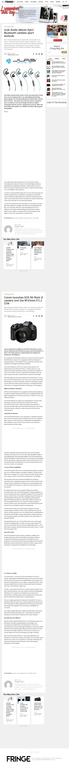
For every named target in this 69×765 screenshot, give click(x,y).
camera (14, 673)
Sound (26, 1)
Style (46, 1)
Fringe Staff (12, 53)
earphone (20, 218)
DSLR (31, 673)
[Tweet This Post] (36, 54)
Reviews (58, 1)
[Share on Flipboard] (39, 54)
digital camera (25, 673)
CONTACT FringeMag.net (56, 758)
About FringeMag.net (36, 758)
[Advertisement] (23, 280)
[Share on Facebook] (33, 54)
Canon (18, 673)
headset (26, 218)
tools (34, 673)
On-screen (33, 1)
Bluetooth (15, 218)
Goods (52, 1)
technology (35, 218)
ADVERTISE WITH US (46, 758)
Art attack (20, 1)
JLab (30, 218)
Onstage (40, 1)
